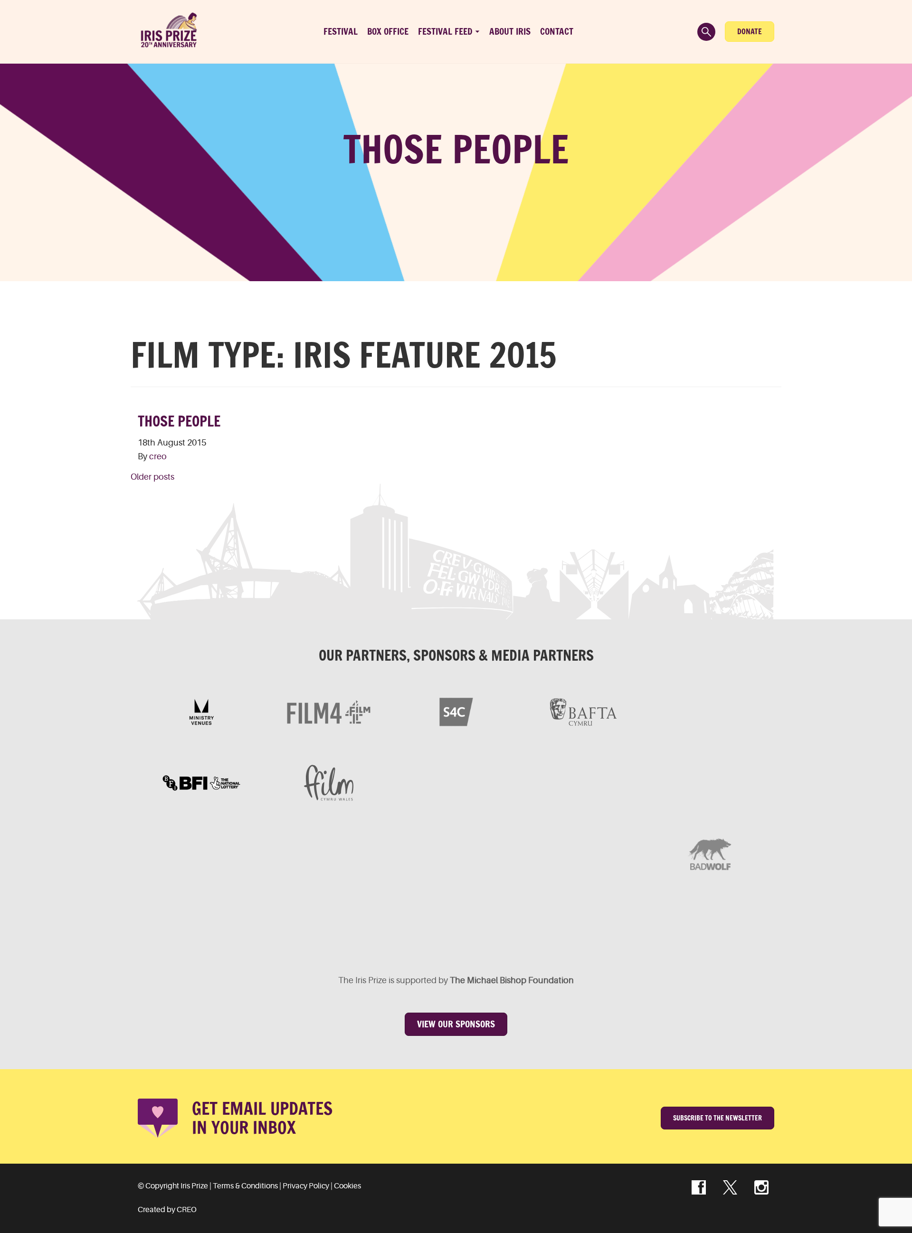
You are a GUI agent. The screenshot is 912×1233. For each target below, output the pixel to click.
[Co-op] (456, 853)
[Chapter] (265, 924)
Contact (556, 31)
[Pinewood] (456, 782)
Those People (179, 421)
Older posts (152, 477)
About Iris (510, 31)
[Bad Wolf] (710, 853)
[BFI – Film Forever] (201, 782)
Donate (749, 31)
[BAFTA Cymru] (583, 712)
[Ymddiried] (519, 924)
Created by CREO (167, 1209)
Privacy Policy (306, 1186)
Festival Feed (445, 31)
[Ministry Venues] (201, 712)
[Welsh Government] (710, 712)
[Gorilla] (583, 782)
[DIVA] (201, 853)
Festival (340, 31)
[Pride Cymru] (710, 782)
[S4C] (456, 712)
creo (158, 456)
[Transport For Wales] (392, 924)
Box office (387, 31)
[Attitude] (328, 853)
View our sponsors (456, 1024)
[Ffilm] (328, 782)
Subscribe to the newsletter (717, 1118)
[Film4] (328, 712)
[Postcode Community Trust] (647, 924)
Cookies (347, 1186)
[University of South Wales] (583, 853)
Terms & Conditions (245, 1186)
